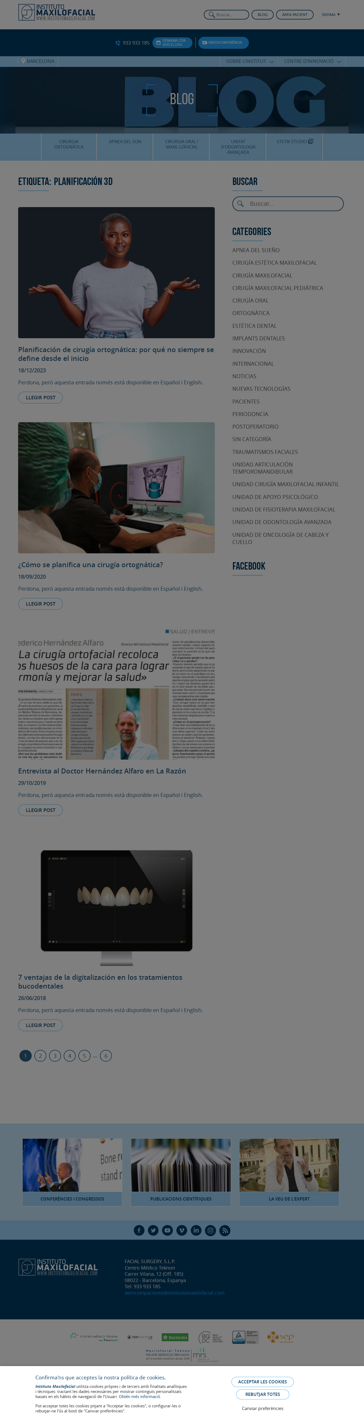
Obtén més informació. (140, 1396)
